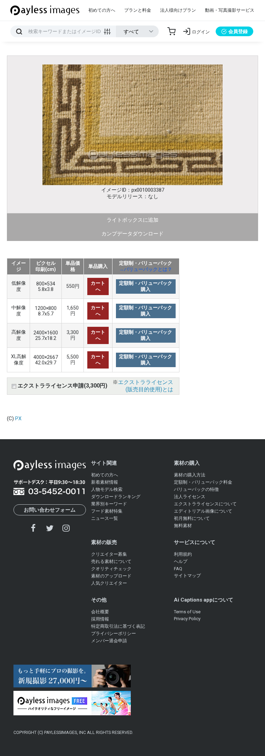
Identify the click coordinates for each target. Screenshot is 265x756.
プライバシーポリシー (113, 633)
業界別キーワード (109, 503)
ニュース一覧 (104, 518)
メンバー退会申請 (109, 640)
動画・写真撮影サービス (229, 10)
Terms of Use (187, 611)
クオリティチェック (111, 568)
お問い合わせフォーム (50, 510)
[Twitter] (49, 528)
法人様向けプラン (178, 10)
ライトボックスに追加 (132, 220)
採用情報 (100, 619)
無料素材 (183, 525)
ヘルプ (180, 561)
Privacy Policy (187, 618)
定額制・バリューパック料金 (203, 482)
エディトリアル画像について (203, 511)
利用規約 (183, 554)
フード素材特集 (106, 511)
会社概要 (100, 611)
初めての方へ (101, 10)
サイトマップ (187, 575)
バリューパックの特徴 (196, 489)
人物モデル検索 (106, 489)
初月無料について (192, 518)
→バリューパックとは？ (145, 269)
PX (18, 418)
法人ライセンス (189, 496)
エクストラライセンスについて (205, 503)
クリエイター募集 (109, 554)
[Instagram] (66, 528)
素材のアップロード (111, 575)
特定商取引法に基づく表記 (118, 626)
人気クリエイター (109, 583)
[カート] (171, 31)
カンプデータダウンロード (132, 234)
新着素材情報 (104, 482)
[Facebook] (33, 528)
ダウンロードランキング (115, 496)
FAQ (178, 568)
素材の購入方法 (189, 474)
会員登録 (238, 31)
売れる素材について (111, 561)
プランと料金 (137, 10)
